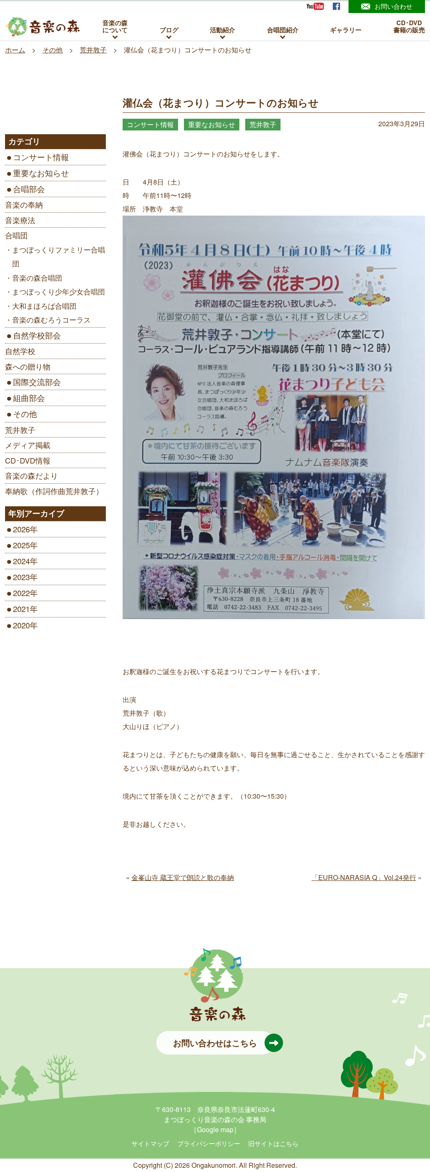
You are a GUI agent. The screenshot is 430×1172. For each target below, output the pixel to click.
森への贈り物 (27, 366)
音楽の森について (115, 26)
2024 (21, 560)
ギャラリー (346, 29)
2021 (21, 608)
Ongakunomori (213, 1165)
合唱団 (16, 235)
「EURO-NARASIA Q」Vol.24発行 (364, 877)
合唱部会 (29, 188)
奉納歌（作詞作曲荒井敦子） (54, 491)
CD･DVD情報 (27, 460)
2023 (21, 576)
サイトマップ (150, 1143)
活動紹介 (222, 29)
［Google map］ (215, 1129)
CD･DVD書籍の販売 (409, 26)
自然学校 (20, 351)
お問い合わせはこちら (215, 1043)
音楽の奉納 (24, 204)
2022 (21, 592)
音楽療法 (20, 220)
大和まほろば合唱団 (44, 306)
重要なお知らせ (41, 172)
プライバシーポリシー (208, 1143)
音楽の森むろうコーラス (51, 320)
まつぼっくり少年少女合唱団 (58, 291)
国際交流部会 (37, 381)
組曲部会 (29, 397)
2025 (21, 544)
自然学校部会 (37, 335)
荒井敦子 (20, 430)
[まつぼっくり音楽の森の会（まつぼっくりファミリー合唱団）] (43, 26)
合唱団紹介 (283, 29)
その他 (25, 413)
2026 (21, 528)
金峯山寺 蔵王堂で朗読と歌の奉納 (182, 877)
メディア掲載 (27, 445)
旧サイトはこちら (273, 1143)
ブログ (169, 29)
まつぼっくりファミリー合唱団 (58, 257)
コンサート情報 (41, 156)
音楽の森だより (31, 475)
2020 (21, 625)
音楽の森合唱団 (37, 278)
